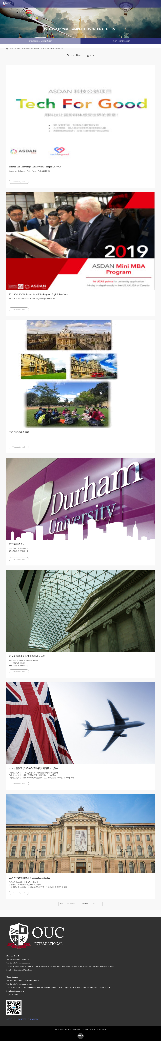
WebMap (35, 1019)
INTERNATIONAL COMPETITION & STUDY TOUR (32, 48)
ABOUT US (10, 1019)
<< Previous (71, 904)
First (61, 904)
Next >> (85, 904)
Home (11, 48)
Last (92, 904)
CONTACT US (23, 1019)
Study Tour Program (57, 48)
